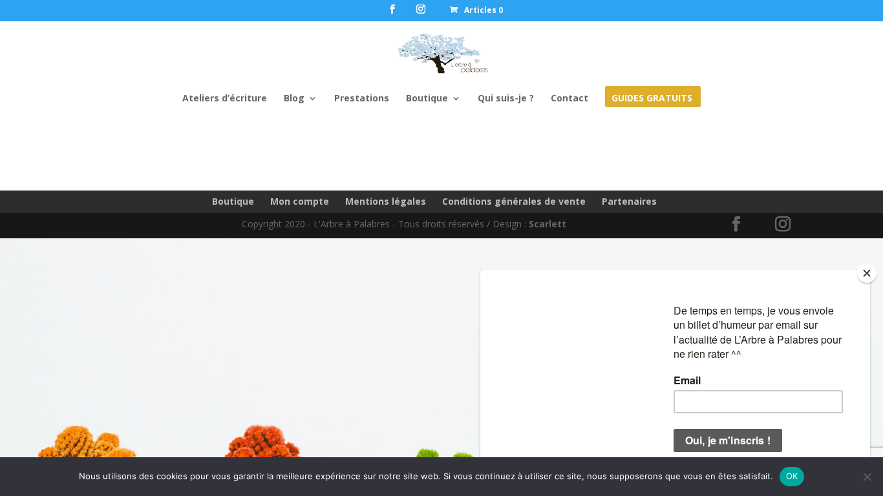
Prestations (361, 99)
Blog (294, 99)
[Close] (867, 273)
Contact (569, 99)
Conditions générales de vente (514, 201)
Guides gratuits (652, 99)
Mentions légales (385, 201)
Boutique (427, 99)
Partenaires (629, 201)
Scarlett (547, 224)
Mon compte (299, 201)
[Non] (866, 476)
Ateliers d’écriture (224, 99)
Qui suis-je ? (506, 99)
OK (792, 476)
